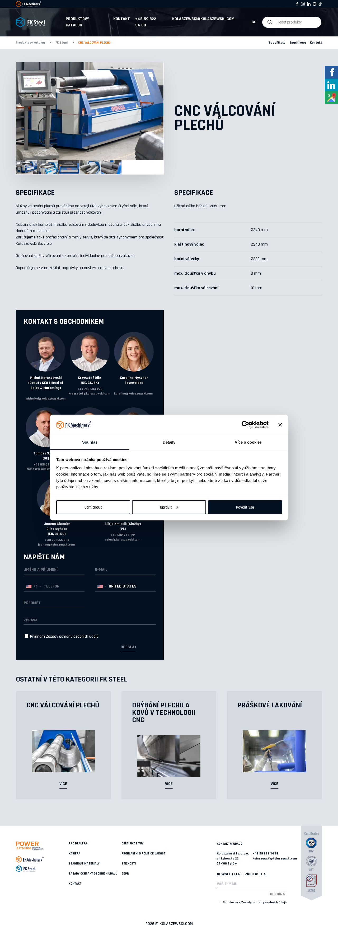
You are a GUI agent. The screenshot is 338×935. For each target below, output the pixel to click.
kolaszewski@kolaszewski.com (203, 19)
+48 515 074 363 (46, 465)
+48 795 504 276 (89, 389)
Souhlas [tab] (89, 442)
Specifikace (277, 43)
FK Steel (61, 43)
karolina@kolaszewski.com (133, 394)
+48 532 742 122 (123, 535)
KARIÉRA (74, 854)
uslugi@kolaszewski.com (122, 540)
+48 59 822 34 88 (145, 22)
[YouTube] (314, 4)
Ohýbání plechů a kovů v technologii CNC (163, 713)
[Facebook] (297, 4)
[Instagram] (303, 4)
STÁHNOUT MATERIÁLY (84, 864)
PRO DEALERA (78, 843)
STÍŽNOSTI (128, 864)
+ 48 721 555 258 (56, 540)
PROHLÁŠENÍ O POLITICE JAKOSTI (143, 854)
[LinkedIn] (309, 4)
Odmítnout (93, 507)
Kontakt (121, 19)
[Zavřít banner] (280, 425)
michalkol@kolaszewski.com (45, 399)
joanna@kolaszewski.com (56, 545)
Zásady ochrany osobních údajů (72, 636)
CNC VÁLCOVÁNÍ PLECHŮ (62, 705)
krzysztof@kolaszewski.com (89, 394)
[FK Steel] (42, 868)
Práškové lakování (269, 705)
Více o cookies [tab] (248, 442)
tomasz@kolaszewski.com (45, 469)
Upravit (166, 507)
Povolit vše (245, 507)
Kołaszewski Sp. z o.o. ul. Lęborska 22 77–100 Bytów (233, 859)
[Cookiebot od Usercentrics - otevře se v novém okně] (245, 425)
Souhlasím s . (254, 902)
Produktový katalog (77, 22)
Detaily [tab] (169, 442)
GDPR (125, 874)
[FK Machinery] (42, 859)
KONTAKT (75, 884)
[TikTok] (320, 4)
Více (63, 784)
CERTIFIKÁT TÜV (132, 843)
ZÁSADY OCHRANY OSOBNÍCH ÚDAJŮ (93, 874)
